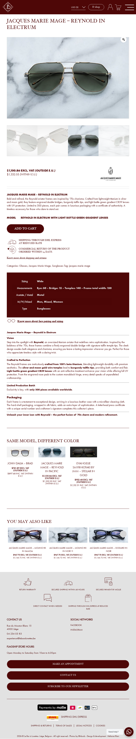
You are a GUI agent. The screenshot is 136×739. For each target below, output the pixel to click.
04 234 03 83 (14, 633)
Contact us (68, 675)
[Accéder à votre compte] (110, 7)
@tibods (81, 736)
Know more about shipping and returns (26, 258)
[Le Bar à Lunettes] (8, 7)
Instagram (76, 630)
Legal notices (84, 725)
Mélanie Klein (113, 736)
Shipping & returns (41, 725)
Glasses (23, 265)
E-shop (96, 7)
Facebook (76, 625)
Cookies (100, 725)
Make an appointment (68, 664)
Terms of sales (64, 725)
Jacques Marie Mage (40, 265)
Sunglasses (57, 265)
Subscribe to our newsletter (68, 686)
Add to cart (25, 228)
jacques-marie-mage (79, 265)
